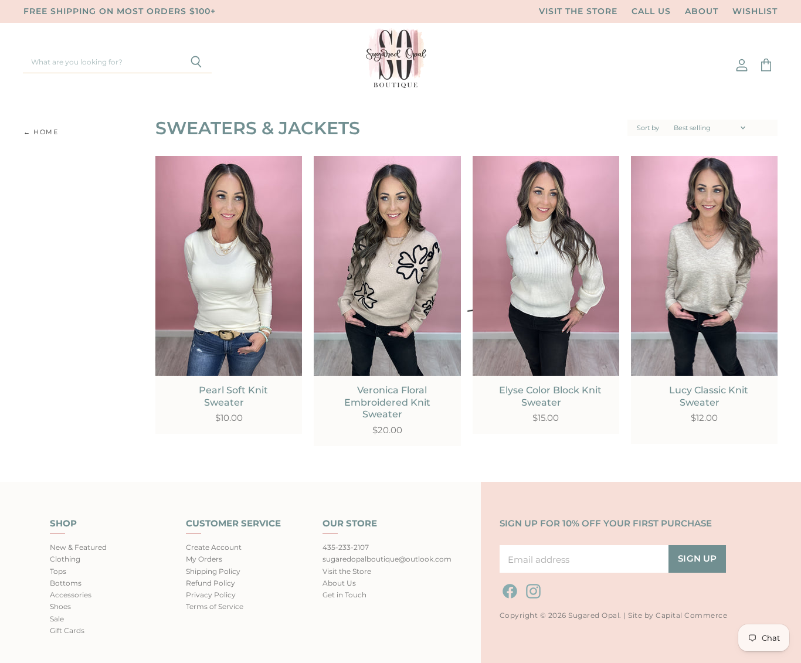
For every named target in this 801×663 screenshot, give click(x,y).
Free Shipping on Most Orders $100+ (119, 11)
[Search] (196, 62)
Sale (57, 618)
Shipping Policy (213, 571)
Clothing (65, 559)
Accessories (70, 594)
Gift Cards (67, 630)
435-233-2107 (346, 547)
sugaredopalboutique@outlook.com (387, 559)
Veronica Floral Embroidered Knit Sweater (387, 402)
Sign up (697, 558)
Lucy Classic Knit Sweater (708, 396)
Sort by (648, 128)
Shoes (60, 606)
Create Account (214, 547)
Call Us (651, 11)
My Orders (204, 559)
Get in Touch (344, 594)
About (701, 11)
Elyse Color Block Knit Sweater (550, 396)
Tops (58, 571)
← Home (41, 132)
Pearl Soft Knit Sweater (233, 396)
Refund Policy (210, 583)
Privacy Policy (211, 594)
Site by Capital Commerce (677, 615)
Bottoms (66, 583)
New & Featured (78, 547)
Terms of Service (214, 606)
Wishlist (755, 11)
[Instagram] (531, 589)
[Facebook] (507, 589)
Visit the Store (578, 11)
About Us (339, 583)
